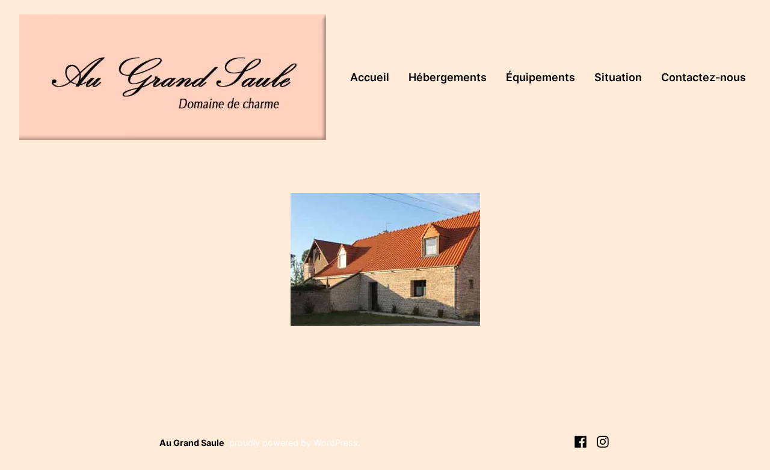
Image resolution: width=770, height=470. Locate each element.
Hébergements (447, 77)
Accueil (369, 77)
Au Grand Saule (191, 443)
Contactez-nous (703, 77)
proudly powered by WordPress (293, 443)
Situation (618, 77)
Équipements (540, 77)
